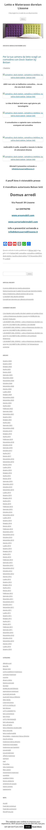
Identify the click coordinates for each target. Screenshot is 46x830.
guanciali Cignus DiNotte (11, 697)
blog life (5, 666)
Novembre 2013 (8, 534)
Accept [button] (27, 827)
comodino (22, 253)
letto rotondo (7, 730)
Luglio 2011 (7, 613)
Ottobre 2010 (7, 638)
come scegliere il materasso (12, 672)
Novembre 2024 (8, 380)
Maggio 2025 (7, 366)
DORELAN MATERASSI (10, 688)
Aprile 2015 (6, 501)
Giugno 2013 (7, 548)
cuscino (5, 677)
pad (4, 761)
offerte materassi (9, 756)
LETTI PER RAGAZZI (9, 719)
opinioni (6, 758)
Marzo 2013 (7, 557)
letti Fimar (6, 716)
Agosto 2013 (7, 543)
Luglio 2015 (7, 492)
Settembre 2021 (8, 414)
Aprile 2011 (6, 621)
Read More (37, 827)
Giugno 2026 (7, 361)
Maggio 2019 (7, 434)
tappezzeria (7, 789)
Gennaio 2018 (7, 448)
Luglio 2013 (7, 546)
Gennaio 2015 (7, 509)
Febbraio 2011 (8, 627)
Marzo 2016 (7, 478)
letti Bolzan (7, 708)
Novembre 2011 (8, 602)
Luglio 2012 (7, 579)
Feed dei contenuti (9, 806)
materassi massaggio (10, 744)
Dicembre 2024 (8, 378)
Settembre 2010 (8, 641)
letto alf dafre (7, 725)
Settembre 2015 (8, 490)
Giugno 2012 (7, 582)
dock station (7, 256)
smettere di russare (9, 784)
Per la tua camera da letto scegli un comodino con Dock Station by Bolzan (22, 59)
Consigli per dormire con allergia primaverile (18, 299)
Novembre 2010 (8, 635)
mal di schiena (8, 739)
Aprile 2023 (6, 406)
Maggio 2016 (7, 473)
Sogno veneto (8, 786)
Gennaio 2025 (7, 375)
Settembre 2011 (8, 607)
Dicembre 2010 (8, 632)
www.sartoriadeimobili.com (23, 221)
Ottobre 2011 (7, 604)
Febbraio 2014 (8, 529)
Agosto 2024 (7, 389)
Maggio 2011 (7, 618)
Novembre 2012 (8, 568)
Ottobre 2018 (7, 445)
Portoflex (6, 764)
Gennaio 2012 (7, 596)
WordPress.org (8, 812)
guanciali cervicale (9, 694)
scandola (6, 775)
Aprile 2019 (6, 436)
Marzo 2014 (7, 526)
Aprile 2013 (6, 554)
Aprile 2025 (6, 369)
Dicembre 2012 (8, 565)
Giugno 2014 (7, 520)
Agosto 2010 (7, 644)
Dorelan (5, 686)
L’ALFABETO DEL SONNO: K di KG (20, 330)
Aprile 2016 (6, 476)
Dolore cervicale (8, 683)
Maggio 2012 (7, 585)
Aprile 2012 (6, 588)
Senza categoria (8, 781)
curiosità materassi (9, 674)
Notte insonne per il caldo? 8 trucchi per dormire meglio (22, 291)
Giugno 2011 (7, 616)
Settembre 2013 (8, 540)
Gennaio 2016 (7, 481)
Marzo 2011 (7, 624)
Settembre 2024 (8, 386)
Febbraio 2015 (8, 506)
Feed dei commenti (9, 809)
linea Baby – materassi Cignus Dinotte (16, 736)
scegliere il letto (8, 778)
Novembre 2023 (8, 397)
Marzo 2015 (7, 504)
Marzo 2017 (7, 456)
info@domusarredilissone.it (23, 169)
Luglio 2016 (7, 467)
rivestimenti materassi (10, 772)
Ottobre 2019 (7, 431)
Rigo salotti (7, 770)
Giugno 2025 (7, 364)
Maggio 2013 (7, 551)
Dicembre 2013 (8, 532)
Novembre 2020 (8, 428)
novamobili (7, 750)
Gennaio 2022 (7, 411)
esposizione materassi (10, 691)
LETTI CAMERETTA (9, 711)
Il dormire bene (8, 702)
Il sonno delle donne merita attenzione (16, 288)
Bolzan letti (33, 250)
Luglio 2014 (7, 518)
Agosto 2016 (7, 464)
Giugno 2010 (7, 649)
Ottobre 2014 (7, 512)
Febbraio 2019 (8, 439)
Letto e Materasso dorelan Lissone (23, 6)
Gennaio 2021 (7, 425)
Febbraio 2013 (8, 560)
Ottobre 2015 (7, 487)
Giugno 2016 (7, 470)
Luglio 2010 (7, 646)
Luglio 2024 (7, 392)
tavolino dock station (19, 256)
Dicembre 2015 (8, 484)
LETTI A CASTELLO (9, 705)
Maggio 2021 (7, 420)
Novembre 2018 (8, 442)
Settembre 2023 (8, 400)
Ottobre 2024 (7, 383)
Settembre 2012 (8, 574)
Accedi (5, 803)
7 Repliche (6, 68)
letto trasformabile (9, 733)
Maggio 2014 (7, 523)
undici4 (7, 259)
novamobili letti (8, 753)
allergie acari (7, 663)
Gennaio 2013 (7, 562)
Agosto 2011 (7, 610)
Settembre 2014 (8, 515)
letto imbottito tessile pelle (12, 728)
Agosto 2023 (7, 403)
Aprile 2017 (6, 453)
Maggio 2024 (7, 394)
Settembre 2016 (8, 462)
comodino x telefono (34, 253)
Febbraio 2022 (8, 408)
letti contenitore (8, 714)
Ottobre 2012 (7, 571)
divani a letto (7, 680)
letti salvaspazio (8, 722)
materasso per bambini (11, 747)
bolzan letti (14, 253)
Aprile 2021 (6, 422)
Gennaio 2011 (7, 630)
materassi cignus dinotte (11, 742)
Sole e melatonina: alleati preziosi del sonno (18, 294)
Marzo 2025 (7, 372)
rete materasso (8, 767)
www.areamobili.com (23, 215)
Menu (23, 19)
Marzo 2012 (7, 590)
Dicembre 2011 (8, 599)
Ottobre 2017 (7, 450)
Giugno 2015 (7, 495)
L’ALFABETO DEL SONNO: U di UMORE (22, 324)
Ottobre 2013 (7, 537)
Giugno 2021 (7, 417)
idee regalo (6, 700)
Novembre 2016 (8, 459)
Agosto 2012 (7, 576)
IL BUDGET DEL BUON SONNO (13, 296)
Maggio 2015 (7, 498)
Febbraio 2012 (8, 593)
